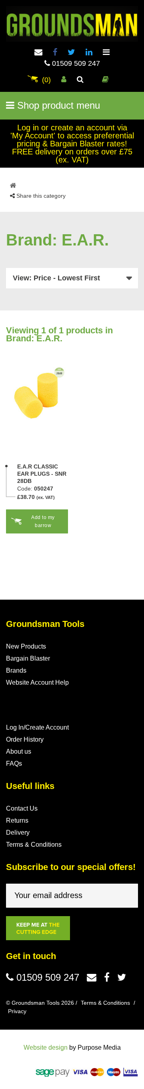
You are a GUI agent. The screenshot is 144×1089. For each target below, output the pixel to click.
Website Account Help (37, 682)
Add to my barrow (43, 521)
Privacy (17, 1011)
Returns (17, 820)
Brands (16, 670)
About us (18, 751)
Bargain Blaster (28, 658)
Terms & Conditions (34, 844)
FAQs (14, 763)
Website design (46, 1047)
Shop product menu (57, 105)
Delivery (18, 832)
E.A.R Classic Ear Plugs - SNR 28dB (41, 473)
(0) (46, 80)
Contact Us (22, 808)
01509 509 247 (75, 63)
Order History (25, 739)
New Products (26, 646)
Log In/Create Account (37, 727)
